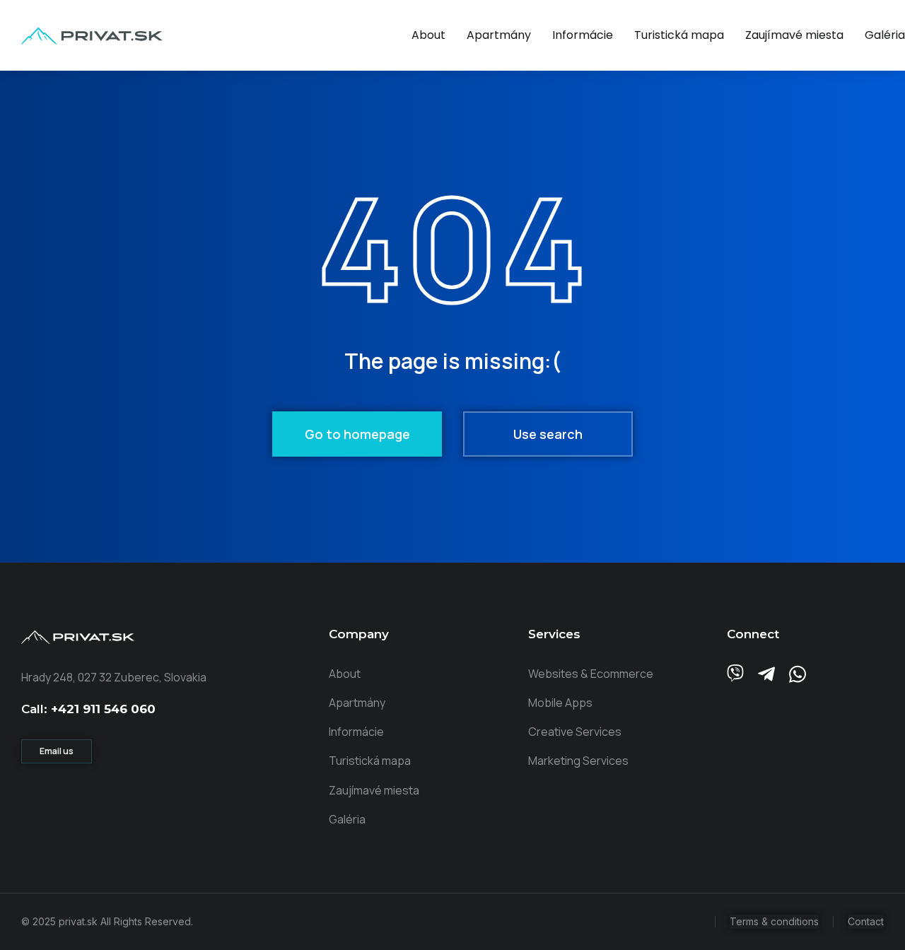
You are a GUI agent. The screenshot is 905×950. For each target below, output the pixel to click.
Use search (548, 434)
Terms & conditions (774, 921)
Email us (57, 751)
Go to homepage (357, 434)
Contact (866, 921)
